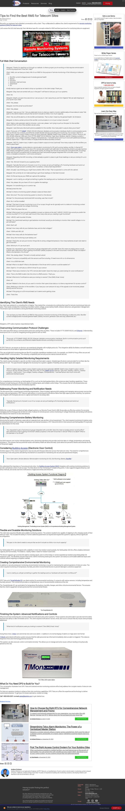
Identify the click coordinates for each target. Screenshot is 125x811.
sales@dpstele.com (25, 696)
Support (78, 3)
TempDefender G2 (16, 580)
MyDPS (84, 3)
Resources (35, 3)
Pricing (107, 3)
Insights (63, 10)
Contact (89, 3)
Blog (50, 3)
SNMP (24, 131)
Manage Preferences (104, 808)
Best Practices (71, 10)
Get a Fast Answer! (109, 105)
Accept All (116, 808)
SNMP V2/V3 (49, 370)
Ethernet (79, 331)
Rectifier (68, 459)
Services (44, 3)
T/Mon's (2, 637)
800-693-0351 (96, 3)
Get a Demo (109, 47)
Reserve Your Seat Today (108, 139)
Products (26, 3)
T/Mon (14, 634)
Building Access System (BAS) (49, 466)
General (57, 10)
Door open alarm (16, 147)
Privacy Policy (46, 808)
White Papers (108, 77)
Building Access (20, 448)
